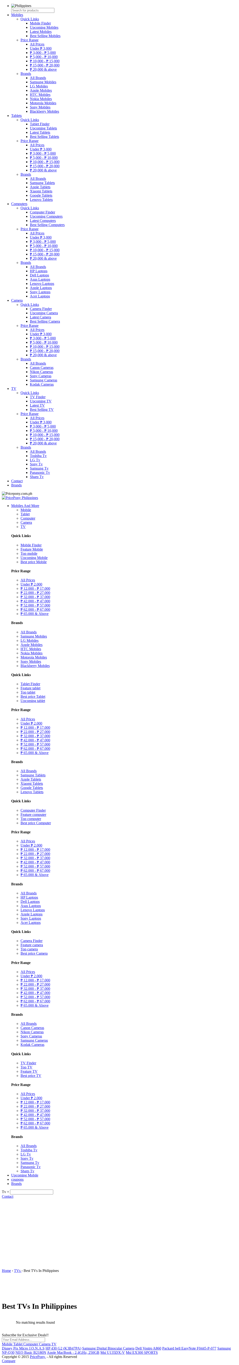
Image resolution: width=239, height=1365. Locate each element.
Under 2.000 (31, 584)
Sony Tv (36, 464)
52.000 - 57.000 (35, 605)
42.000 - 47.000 (35, 601)
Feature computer (33, 815)
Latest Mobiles (41, 32)
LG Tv (35, 460)
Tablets (16, 116)
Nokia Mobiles (41, 99)
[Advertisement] (119, 1233)
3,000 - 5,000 (43, 53)
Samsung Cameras (43, 380)
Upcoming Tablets (43, 128)
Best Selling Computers (47, 225)
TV (13, 389)
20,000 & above (43, 69)
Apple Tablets (40, 187)
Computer (28, 518)
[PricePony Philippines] (20, 498)
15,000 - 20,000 (45, 65)
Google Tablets (41, 195)
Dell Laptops (39, 275)
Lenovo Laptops (42, 284)
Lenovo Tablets (41, 200)
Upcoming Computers (46, 216)
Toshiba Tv (38, 456)
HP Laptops (38, 271)
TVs (17, 1271)
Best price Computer (36, 823)
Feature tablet (30, 688)
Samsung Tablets (42, 183)
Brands (26, 74)
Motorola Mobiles (43, 103)
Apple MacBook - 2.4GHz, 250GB (73, 1353)
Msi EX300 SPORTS (142, 1353)
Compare (8, 1361)
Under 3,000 (41, 48)
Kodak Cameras (42, 384)
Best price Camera (34, 953)
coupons (17, 1179)
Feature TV (29, 1071)
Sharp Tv (37, 477)
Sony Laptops (40, 292)
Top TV (26, 1067)
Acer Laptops (40, 296)
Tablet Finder (39, 124)
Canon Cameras (41, 368)
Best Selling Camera (45, 321)
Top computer (31, 819)
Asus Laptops (40, 279)
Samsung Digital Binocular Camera (108, 1348)
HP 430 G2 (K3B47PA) (63, 1348)
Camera (17, 300)
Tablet (25, 514)
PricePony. (38, 1357)
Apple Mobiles (41, 90)
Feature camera (32, 945)
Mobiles (17, 15)
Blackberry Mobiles (44, 111)
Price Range (30, 40)
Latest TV (37, 405)
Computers (19, 204)
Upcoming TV (41, 401)
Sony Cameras (40, 376)
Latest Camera (40, 317)
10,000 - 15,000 (45, 61)
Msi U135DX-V (112, 1353)
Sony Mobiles (40, 107)
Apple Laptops (41, 288)
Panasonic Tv (40, 473)
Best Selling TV (42, 410)
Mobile (26, 510)
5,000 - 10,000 (44, 57)
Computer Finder (42, 212)
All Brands (38, 78)
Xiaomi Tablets (41, 191)
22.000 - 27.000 (35, 593)
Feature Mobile (32, 549)
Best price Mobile (34, 562)
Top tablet (28, 692)
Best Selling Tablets (44, 137)
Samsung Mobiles (43, 82)
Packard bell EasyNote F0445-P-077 (189, 1348)
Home (6, 1271)
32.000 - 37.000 (35, 597)
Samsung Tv (39, 468)
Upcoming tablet (33, 701)
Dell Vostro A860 (148, 1348)
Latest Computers (43, 221)
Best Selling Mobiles (45, 36)
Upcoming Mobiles (44, 27)
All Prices (37, 44)
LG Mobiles (39, 86)
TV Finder (38, 397)
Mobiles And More (25, 506)
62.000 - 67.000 (35, 609)
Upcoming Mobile (34, 558)
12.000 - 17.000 (35, 588)
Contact (17, 481)
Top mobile (29, 553)
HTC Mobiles (40, 95)
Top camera (29, 949)
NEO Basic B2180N (30, 1353)
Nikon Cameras (41, 372)
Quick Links (30, 19)
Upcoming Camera (44, 313)
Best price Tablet (33, 696)
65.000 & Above (35, 614)
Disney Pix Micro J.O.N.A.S (23, 1348)
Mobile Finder (40, 23)
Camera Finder (41, 309)
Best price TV (31, 1076)
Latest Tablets (40, 132)
